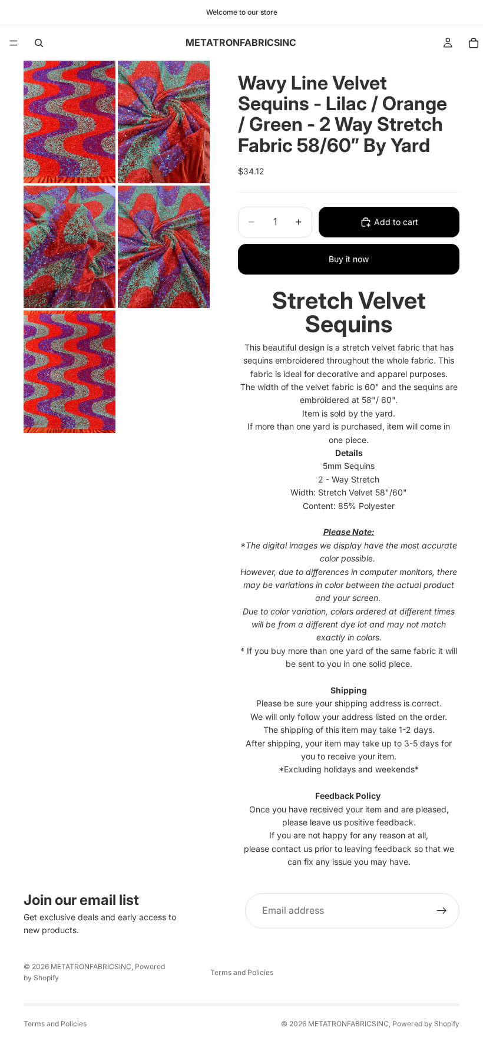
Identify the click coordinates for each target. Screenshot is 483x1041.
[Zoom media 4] (164, 247)
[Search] (39, 43)
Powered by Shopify (425, 1023)
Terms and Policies (241, 972)
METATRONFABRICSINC (91, 966)
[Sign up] (441, 910)
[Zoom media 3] (69, 247)
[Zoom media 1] (69, 122)
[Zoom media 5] (69, 371)
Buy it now (349, 259)
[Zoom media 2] (164, 122)
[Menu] (13, 43)
